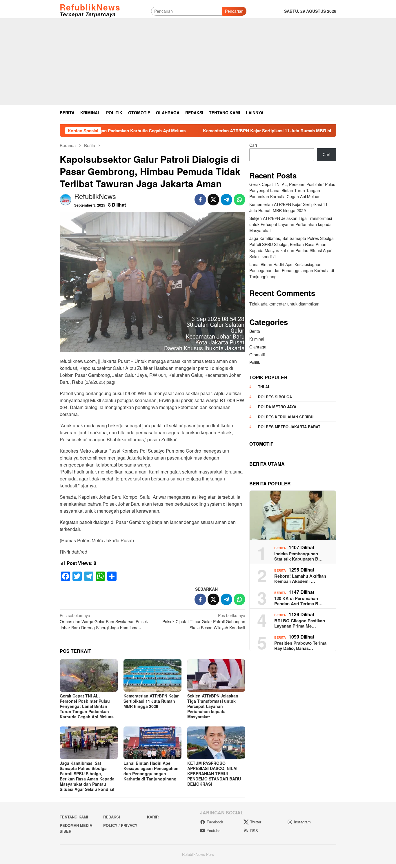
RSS (254, 830)
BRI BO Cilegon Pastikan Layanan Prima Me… (299, 623)
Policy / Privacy (120, 825)
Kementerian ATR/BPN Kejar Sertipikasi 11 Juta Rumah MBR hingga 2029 (241, 130)
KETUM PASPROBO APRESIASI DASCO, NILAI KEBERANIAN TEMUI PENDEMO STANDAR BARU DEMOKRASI (214, 773)
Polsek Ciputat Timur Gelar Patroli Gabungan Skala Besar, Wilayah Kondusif (203, 621)
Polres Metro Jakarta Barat (289, 426)
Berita (254, 331)
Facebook (215, 822)
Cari (253, 145)
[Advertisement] (198, 61)
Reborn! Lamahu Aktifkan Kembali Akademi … (300, 578)
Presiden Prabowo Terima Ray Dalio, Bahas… (300, 645)
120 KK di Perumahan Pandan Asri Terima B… (298, 601)
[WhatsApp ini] (239, 199)
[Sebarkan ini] (200, 199)
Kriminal (256, 339)
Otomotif (257, 354)
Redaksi (111, 817)
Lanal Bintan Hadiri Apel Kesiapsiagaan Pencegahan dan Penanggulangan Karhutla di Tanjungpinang (151, 771)
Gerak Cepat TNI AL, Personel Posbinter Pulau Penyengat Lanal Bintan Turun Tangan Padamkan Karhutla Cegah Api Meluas (87, 706)
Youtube (213, 830)
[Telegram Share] (226, 199)
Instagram (302, 822)
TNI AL (264, 386)
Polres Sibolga (275, 397)
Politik (254, 362)
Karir (153, 817)
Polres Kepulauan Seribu (285, 417)
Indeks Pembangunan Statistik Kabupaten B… (298, 556)
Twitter (255, 822)
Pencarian (234, 11)
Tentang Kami (74, 817)
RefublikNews (90, 7)
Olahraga (257, 347)
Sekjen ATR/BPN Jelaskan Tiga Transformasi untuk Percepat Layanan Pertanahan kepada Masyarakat (212, 706)
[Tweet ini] (213, 199)
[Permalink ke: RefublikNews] (65, 199)
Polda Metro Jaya (277, 406)
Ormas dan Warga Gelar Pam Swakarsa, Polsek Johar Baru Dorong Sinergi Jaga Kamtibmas (104, 621)
